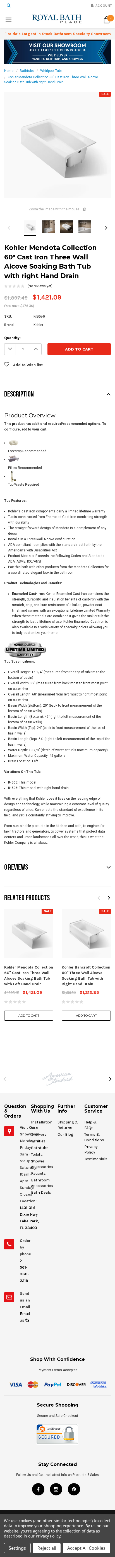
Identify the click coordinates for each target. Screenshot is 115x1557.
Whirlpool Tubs (51, 71)
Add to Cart (28, 1016)
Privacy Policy (48, 1536)
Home (8, 71)
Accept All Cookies (86, 1548)
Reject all (46, 1548)
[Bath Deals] (57, 51)
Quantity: (12, 337)
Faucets (38, 1173)
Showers (39, 1134)
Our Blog (65, 1134)
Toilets (37, 1154)
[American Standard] (57, 1079)
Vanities (38, 1141)
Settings (17, 1548)
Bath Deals (41, 1192)
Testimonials (95, 1159)
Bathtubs (27, 71)
